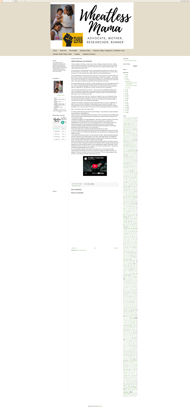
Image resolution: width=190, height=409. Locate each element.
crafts (135, 172)
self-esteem (130, 326)
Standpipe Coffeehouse (133, 345)
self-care (124, 326)
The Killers (135, 360)
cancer (124, 156)
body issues (129, 146)
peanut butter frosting (132, 295)
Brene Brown (125, 151)
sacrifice (130, 320)
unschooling (125, 375)
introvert (134, 238)
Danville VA (132, 177)
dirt (136, 182)
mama (134, 258)
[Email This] (87, 184)
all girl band (126, 122)
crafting (130, 172)
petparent (135, 296)
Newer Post (74, 248)
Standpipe (125, 345)
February (127, 81)
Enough (130, 193)
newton (124, 281)
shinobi (124, 333)
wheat (131, 385)
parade (130, 292)
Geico (132, 210)
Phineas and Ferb (127, 297)
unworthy (130, 375)
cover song (135, 171)
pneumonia (131, 301)
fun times (130, 206)
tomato (132, 366)
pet (131, 296)
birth (124, 140)
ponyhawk (130, 302)
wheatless (135, 388)
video (124, 379)
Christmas (125, 163)
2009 (126, 112)
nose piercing (131, 285)
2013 (126, 105)
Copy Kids (135, 170)
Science (134, 323)
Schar (135, 320)
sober (124, 338)
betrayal (134, 137)
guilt (130, 222)
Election (124, 192)
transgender (126, 369)
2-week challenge (133, 117)
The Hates (130, 360)
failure (129, 197)
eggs (135, 191)
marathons (133, 261)
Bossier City (134, 147)
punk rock (135, 307)
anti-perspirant (132, 125)
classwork (129, 165)
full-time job (131, 205)
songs (129, 341)
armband (132, 127)
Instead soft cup (128, 237)
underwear (133, 374)
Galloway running (126, 208)
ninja (131, 282)
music (136, 277)
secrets (124, 324)
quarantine (134, 308)
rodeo (129, 315)
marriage (131, 263)
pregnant (129, 306)
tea (127, 355)
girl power (125, 212)
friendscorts (127, 203)
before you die (131, 136)
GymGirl (135, 223)
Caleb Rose (130, 155)
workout (131, 393)
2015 (126, 102)
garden (134, 208)
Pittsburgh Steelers (128, 300)
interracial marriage (126, 238)
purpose (129, 308)
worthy (124, 394)
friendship (132, 203)
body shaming (134, 146)
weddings (125, 384)
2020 (126, 95)
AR (136, 126)
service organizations (132, 329)
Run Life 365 (133, 316)
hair (132, 225)
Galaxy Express (132, 207)
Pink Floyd (132, 298)
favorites (125, 200)
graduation (129, 220)
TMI (135, 364)
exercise (129, 195)
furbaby (134, 206)
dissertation (132, 183)
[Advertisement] (95, 236)
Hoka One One (126, 232)
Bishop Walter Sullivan (132, 141)
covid (126, 172)
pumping (127, 307)
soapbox (134, 336)
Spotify (131, 344)
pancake (125, 292)
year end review (134, 394)
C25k (124, 155)
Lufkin (132, 256)
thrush (126, 364)
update (135, 375)
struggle (125, 353)
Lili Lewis (126, 253)
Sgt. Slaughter (127, 331)
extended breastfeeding (132, 196)
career (130, 156)
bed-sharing (125, 136)
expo (124, 196)
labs (125, 248)
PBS (125, 295)
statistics (134, 346)
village (128, 379)
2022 (126, 91)
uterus (128, 376)
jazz (130, 241)
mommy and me (126, 271)
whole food (134, 389)
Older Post (116, 248)
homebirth (125, 233)
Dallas (127, 177)
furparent (124, 207)
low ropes (128, 256)
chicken (124, 161)
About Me (63, 50)
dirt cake (126, 183)
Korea (125, 247)
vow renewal (133, 379)
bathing (126, 135)
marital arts (125, 263)
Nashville (130, 280)
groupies (134, 221)
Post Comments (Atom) (81, 250)
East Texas (132, 190)
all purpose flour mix (133, 122)
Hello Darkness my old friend (131, 85)
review (124, 315)
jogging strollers (127, 243)
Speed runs (125, 344)
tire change (131, 364)
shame (134, 331)
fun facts (124, 206)
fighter (128, 201)
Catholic (124, 157)
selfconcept (125, 329)
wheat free (130, 386)
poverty (135, 305)
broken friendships (132, 151)
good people (133, 217)
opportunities (134, 287)
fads (125, 197)
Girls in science (132, 212)
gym (131, 223)
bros (128, 152)
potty (133, 303)
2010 (126, 110)
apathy (125, 126)
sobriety (128, 338)
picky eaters (134, 297)
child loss (130, 161)
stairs (135, 344)
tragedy (136, 366)
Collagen (134, 167)
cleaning (134, 165)
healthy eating (130, 227)
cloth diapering (126, 166)
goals (124, 217)
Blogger (100, 406)
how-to (128, 236)
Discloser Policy (85, 50)
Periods (128, 296)
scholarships (125, 323)
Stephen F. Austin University (128, 349)
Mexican (131, 266)
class (125, 165)
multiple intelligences (128, 277)
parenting (134, 292)
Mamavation (126, 259)
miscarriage (128, 268)
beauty (134, 135)
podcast (136, 301)
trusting (124, 371)
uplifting (124, 376)
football (132, 202)
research (129, 313)
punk (131, 307)
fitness (132, 201)
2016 (126, 100)
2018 (126, 98)
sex (128, 330)
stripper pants (125, 351)
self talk (128, 325)
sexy (136, 330)
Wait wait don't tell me (132, 380)
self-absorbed (134, 325)
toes (128, 366)
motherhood (133, 273)
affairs (124, 121)
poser (124, 303)
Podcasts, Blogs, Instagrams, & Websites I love (109, 50)
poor (135, 302)
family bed (125, 198)
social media (134, 339)
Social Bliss (134, 338)
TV (135, 371)
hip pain (130, 231)
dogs (136, 186)
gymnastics (127, 225)
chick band (134, 160)
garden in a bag (126, 210)
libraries (129, 252)
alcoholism (135, 121)
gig (130, 211)
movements (126, 276)
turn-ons (131, 371)
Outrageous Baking (126, 290)
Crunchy (129, 175)
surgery (79, 185)
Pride (124, 307)
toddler (124, 365)
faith (131, 197)
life (136, 252)
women (134, 390)
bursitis (134, 153)
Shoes (128, 333)
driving (124, 190)
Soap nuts (129, 336)
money (134, 272)
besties (129, 137)
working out (125, 393)
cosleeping (130, 171)
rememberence (131, 312)
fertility (124, 201)
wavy (131, 381)
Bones (125, 147)
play (135, 300)
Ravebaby (134, 310)
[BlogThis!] (89, 184)
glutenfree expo (133, 216)
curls (133, 175)
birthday (134, 140)
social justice (128, 339)
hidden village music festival (130, 228)
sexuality (132, 330)
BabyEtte (133, 131)
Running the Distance (127, 319)
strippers (131, 351)
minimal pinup (128, 267)
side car (134, 334)
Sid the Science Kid (128, 334)
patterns (135, 293)
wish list (129, 390)
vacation (132, 376)
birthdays (125, 141)
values (136, 376)
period (124, 296)
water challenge (126, 381)
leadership (125, 251)
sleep (135, 335)
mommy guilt (126, 272)
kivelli (136, 246)
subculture (130, 353)
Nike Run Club (126, 282)
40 (132, 120)
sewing (124, 330)
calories (134, 155)
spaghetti (134, 343)
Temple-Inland (125, 359)
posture (128, 303)
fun (135, 205)
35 (130, 120)
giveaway (125, 213)
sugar (135, 353)
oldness (128, 287)
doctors (132, 186)
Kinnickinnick (129, 246)
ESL (135, 193)
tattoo (124, 355)
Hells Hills (135, 227)
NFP (128, 281)
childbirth (129, 162)
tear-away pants (131, 356)
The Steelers (129, 363)
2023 (126, 90)
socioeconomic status (127, 340)
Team (131, 355)
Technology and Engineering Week (129, 358)
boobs (129, 147)
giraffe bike (134, 211)
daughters (126, 180)
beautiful (130, 135)
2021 (126, 93)
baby (135, 130)
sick (136, 333)
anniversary (125, 125)
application (130, 126)
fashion (129, 198)
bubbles (131, 152)
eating (131, 191)
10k (127, 117)
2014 (126, 103)
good (129, 217)
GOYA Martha (129, 218)
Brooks (124, 152)
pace (132, 291)
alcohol (131, 121)
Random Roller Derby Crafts (62, 54)
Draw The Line (130, 187)
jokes (133, 243)
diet (125, 182)
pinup (136, 298)
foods (128, 202)
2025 (126, 76)
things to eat (135, 363)
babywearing (125, 132)
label (136, 247)
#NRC (124, 117)
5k (135, 120)
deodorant (128, 181)
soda (133, 340)
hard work (130, 226)
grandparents (135, 220)
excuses (124, 195)
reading (124, 311)
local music (132, 253)
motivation (125, 275)
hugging (132, 236)
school (130, 323)
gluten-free (132, 215)
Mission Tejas (134, 268)
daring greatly (129, 178)
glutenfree (125, 216)
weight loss (134, 384)
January (127, 87)
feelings (130, 200)
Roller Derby (134, 315)
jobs (136, 242)
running (132, 318)
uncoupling (125, 374)
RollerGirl (127, 316)
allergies (126, 124)
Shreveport (133, 333)
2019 (126, 96)
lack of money (131, 248)
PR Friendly (73, 50)
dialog (136, 181)
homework (130, 233)
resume (134, 313)
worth (135, 393)
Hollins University (133, 232)
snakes (124, 336)
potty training (130, 305)
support (129, 354)
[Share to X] (90, 184)
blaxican (128, 143)
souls (124, 343)
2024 (126, 78)
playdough (125, 301)
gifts (127, 211)
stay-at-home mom (126, 348)
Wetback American (89, 54)
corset (125, 171)
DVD (128, 190)
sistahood (125, 335)
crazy (128, 173)
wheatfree (129, 388)
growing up (125, 222)
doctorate (125, 186)
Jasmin (126, 241)
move (136, 275)
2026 (126, 74)
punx (125, 308)
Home (55, 50)
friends (136, 202)
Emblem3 (135, 192)
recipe (129, 311)
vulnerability (125, 380)
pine (128, 298)
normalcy (126, 285)
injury (136, 236)
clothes (132, 166)
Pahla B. (135, 291)
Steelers (134, 348)
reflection (134, 311)
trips (135, 369)
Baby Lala (125, 131)
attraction (130, 130)
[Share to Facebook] (91, 184)
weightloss (125, 385)
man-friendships (126, 261)
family (135, 197)
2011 (126, 109)
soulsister (128, 343)
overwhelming (127, 291)
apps (134, 126)
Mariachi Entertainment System (129, 262)
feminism (134, 200)
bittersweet (125, 142)
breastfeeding (131, 150)
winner (124, 390)
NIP (134, 282)
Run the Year (125, 318)
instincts (134, 237)
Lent (130, 251)
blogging (125, 145)
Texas (131, 359)
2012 (126, 107)
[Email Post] (85, 183)
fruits (127, 205)
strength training (133, 350)
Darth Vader (135, 178)
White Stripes (128, 389)
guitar (133, 222)
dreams (127, 188)
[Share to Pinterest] (93, 184)
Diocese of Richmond (131, 182)
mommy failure (133, 271)
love (124, 256)
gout (124, 218)
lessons (134, 251)
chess (130, 160)
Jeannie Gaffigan (126, 242)
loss (130, 254)
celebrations (130, 157)
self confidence (131, 324)
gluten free (125, 215)
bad (130, 132)
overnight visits (134, 290)
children (134, 162)
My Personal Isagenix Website (130, 60)
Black (130, 142)
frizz (124, 205)
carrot (135, 156)
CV (129, 176)
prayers (124, 306)
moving (131, 276)
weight (129, 384)
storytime (127, 350)
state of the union (128, 346)
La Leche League (131, 247)
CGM (135, 157)
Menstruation (125, 266)
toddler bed (130, 365)
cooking (131, 170)
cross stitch (133, 173)
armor (136, 127)
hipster (135, 231)
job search (132, 242)
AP (136, 125)
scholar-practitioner (132, 321)
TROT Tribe (125, 370)
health (124, 227)
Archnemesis (126, 127)
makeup (129, 258)
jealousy (134, 241)
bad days (134, 132)
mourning (132, 275)
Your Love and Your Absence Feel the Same (131, 83)
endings (126, 193)
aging (128, 121)
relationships (125, 312)
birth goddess (128, 140)
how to (124, 236)
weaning (135, 381)
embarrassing (130, 192)
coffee (129, 167)
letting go (124, 252)
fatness (136, 198)
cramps (124, 173)
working (134, 392)
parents (76, 185)
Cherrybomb (125, 160)
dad (132, 176)
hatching (134, 226)
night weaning (133, 281)
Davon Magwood (133, 180)
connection (126, 170)
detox (133, 181)
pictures (124, 298)
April (127, 79)
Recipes (77, 54)
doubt (125, 187)
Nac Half (126, 280)
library (133, 252)
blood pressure (131, 145)
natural (135, 280)
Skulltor (130, 335)
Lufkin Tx (132, 257)
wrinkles (128, 394)
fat (132, 198)
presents (134, 306)
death (124, 181)
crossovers (125, 175)
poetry (126, 302)
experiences (134, 195)
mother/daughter (126, 273)
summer (124, 354)
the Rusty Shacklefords (129, 361)
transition (131, 369)
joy (135, 243)
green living (127, 221)
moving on (135, 276)
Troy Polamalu (133, 370)
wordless (126, 392)
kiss (133, 246)
